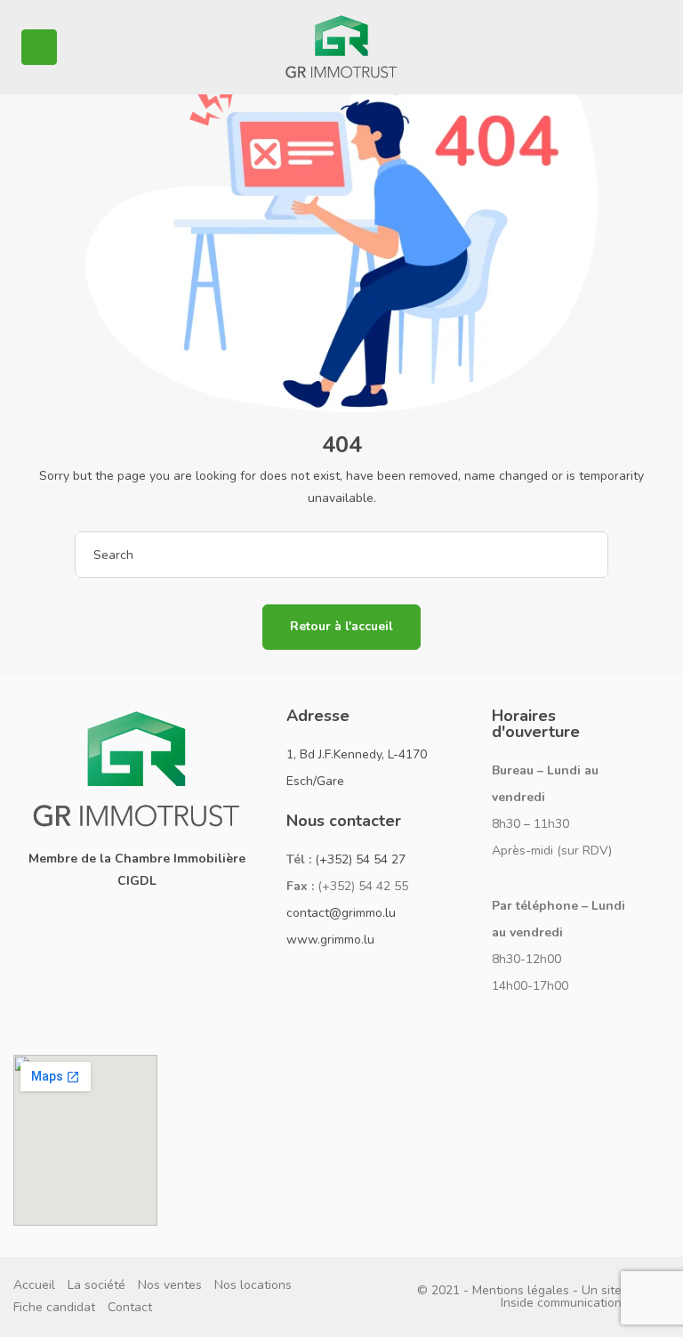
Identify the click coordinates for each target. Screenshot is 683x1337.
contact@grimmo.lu (341, 912)
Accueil (34, 1284)
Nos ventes (170, 1284)
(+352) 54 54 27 (360, 859)
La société (96, 1284)
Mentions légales (520, 1290)
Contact (130, 1307)
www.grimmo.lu (330, 939)
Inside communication (561, 1302)
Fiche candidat (54, 1307)
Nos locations (253, 1284)
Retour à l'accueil (341, 626)
